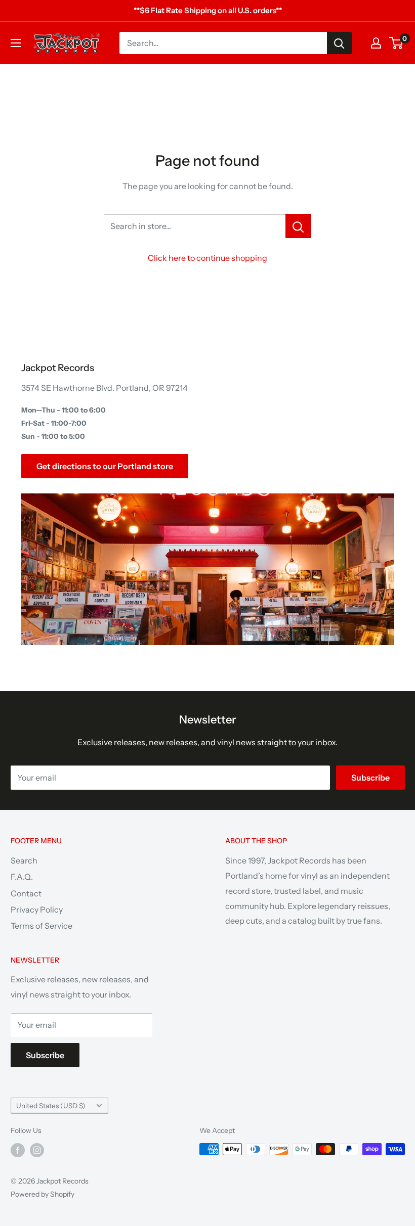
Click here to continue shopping (207, 258)
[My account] (376, 43)
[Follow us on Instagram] (37, 1150)
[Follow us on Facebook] (18, 1150)
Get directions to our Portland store (104, 466)
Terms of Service (41, 926)
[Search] (339, 43)
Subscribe (370, 778)
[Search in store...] (298, 226)
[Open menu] (16, 43)
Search (24, 860)
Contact (26, 893)
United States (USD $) (51, 1106)
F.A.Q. (22, 877)
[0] (396, 43)
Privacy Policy (37, 909)
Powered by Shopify (42, 1194)
